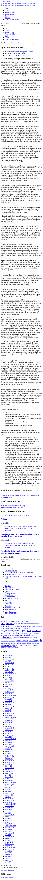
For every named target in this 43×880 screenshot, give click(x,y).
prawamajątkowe (13, 495)
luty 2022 (8, 753)
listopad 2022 (9, 737)
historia (4, 626)
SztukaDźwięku (8, 645)
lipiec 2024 (8, 701)
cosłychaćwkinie (24, 621)
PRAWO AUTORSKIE (21, 55)
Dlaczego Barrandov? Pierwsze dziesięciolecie (19, 572)
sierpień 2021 (9, 764)
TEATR (7, 611)
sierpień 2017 (9, 851)
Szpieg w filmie (10, 32)
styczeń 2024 (9, 712)
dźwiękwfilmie (7, 623)
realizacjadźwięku (6, 643)
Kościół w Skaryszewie (12, 574)
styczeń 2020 (9, 798)
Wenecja (34, 645)
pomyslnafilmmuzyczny (19, 637)
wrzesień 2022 (9, 740)
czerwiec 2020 (9, 789)
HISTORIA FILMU (11, 598)
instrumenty (11, 626)
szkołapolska (35, 643)
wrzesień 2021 (9, 762)
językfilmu (17, 628)
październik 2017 (10, 847)
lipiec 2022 (8, 744)
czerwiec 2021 (9, 768)
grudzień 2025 (9, 670)
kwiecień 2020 (9, 793)
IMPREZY (8, 600)
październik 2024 (10, 695)
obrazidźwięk (15, 633)
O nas (6, 28)
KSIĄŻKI (8, 602)
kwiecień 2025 (9, 684)
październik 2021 (10, 760)
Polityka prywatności (7, 877)
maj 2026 (8, 661)
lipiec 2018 (8, 831)
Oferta (7, 30)
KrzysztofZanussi (25, 628)
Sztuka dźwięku (10, 34)
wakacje (30, 645)
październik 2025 (10, 673)
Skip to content (5, 2)
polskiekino (6, 637)
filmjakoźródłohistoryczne (27, 623)
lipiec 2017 (8, 853)
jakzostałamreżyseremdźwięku (24, 626)
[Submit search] (33, 43)
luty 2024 (8, 710)
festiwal (16, 623)
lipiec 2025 (8, 679)
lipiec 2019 (8, 809)
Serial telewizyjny (10, 609)
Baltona (4, 519)
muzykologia (5, 633)
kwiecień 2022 (9, 750)
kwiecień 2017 (9, 858)
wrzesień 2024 (9, 697)
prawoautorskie (34, 495)
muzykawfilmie (33, 630)
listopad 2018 (9, 824)
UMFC (21, 645)
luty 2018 (8, 840)
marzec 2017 (9, 860)
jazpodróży (4, 628)
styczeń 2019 (9, 820)
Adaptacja (8, 586)
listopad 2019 (9, 802)
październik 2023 (10, 717)
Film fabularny (9, 595)
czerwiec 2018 (9, 833)
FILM (7, 591)
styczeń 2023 (9, 733)
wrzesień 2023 (9, 719)
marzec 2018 (9, 838)
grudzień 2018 (9, 822)
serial (13, 643)
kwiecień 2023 (9, 728)
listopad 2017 (9, 846)
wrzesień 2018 (9, 827)
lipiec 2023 (8, 722)
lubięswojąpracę (7, 631)
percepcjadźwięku (28, 635)
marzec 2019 (9, 817)
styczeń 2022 (9, 755)
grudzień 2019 (9, 800)
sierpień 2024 (9, 699)
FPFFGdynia (39, 623)
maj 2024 (8, 704)
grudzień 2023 (9, 713)
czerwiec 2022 (9, 746)
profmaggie (4, 497)
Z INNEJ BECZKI (11, 613)
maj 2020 (8, 791)
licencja (31, 628)
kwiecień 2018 (9, 836)
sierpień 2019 (9, 807)
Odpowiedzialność (11, 571)
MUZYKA (8, 604)
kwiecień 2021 (9, 771)
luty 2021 (8, 775)
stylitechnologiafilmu (23, 643)
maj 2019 (8, 813)
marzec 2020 (9, 795)
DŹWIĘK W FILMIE (12, 589)
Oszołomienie (9, 569)
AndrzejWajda (5, 621)
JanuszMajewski (38, 626)
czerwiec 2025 (9, 681)
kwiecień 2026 (9, 663)
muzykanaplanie (20, 631)
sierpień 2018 (9, 829)
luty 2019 (8, 818)
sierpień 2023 (9, 721)
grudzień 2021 (9, 757)
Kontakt (7, 37)
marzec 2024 (9, 708)
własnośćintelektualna (12, 647)
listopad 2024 (9, 693)
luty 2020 (8, 797)
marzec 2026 (9, 664)
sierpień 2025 (9, 677)
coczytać (16, 621)
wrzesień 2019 (9, 806)
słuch (17, 645)
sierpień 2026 (9, 655)
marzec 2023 (9, 730)
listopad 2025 (9, 672)
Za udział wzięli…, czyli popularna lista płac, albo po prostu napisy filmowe (21, 552)
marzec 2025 (9, 686)
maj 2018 (8, 835)
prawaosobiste (24, 495)
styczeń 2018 (9, 842)
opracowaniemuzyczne (15, 635)
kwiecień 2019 (9, 815)
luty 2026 (8, 666)
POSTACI (8, 606)
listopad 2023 (9, 715)
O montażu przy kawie (27, 633)
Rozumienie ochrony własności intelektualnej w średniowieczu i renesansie (20, 535)
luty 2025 (8, 688)
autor (6, 495)
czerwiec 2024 (9, 702)
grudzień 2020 (9, 779)
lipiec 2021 (8, 766)
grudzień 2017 (9, 844)
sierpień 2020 (9, 786)
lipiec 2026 (8, 657)
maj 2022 (8, 748)
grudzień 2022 (9, 735)
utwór (10, 497)
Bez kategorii (9, 587)
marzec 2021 (9, 773)
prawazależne (12, 641)
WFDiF (3, 647)
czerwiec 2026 (9, 659)
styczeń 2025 (9, 690)
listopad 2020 (9, 780)
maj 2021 (8, 769)
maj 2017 (8, 856)
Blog (6, 36)
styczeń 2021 (9, 777)
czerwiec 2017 (9, 855)
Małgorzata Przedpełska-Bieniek (22, 52)
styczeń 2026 (9, 668)
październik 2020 (10, 782)
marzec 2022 (9, 751)
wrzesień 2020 (9, 784)
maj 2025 (8, 683)
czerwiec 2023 (9, 724)
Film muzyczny (10, 597)
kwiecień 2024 (9, 706)
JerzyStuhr (10, 628)
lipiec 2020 (8, 788)
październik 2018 (10, 826)
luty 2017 (8, 862)
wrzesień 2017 (9, 849)
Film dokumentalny (11, 593)
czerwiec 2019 (9, 811)
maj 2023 (8, 726)
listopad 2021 (9, 759)
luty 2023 (8, 731)
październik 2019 (10, 804)
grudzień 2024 (9, 692)
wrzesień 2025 (9, 675)
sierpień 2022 (9, 742)
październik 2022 (10, 739)
